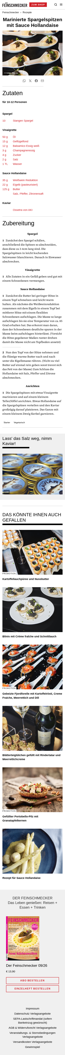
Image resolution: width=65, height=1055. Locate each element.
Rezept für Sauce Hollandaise (21, 877)
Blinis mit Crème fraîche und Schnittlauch (29, 636)
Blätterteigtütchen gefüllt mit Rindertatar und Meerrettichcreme (31, 757)
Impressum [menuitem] (32, 1008)
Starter (7, 422)
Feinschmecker (10, 12)
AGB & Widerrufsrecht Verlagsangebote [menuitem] (33, 1027)
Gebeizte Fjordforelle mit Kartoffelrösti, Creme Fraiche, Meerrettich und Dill (32, 695)
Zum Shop (38, 4)
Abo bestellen (32, 980)
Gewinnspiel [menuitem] (32, 1047)
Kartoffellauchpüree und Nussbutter (25, 579)
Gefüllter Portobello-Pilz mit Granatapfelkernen (20, 818)
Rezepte (27, 12)
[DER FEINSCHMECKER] (14, 4)
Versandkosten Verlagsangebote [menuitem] (32, 1041)
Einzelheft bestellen (33, 988)
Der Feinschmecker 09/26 (26, 965)
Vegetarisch (19, 422)
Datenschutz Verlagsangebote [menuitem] (32, 1013)
